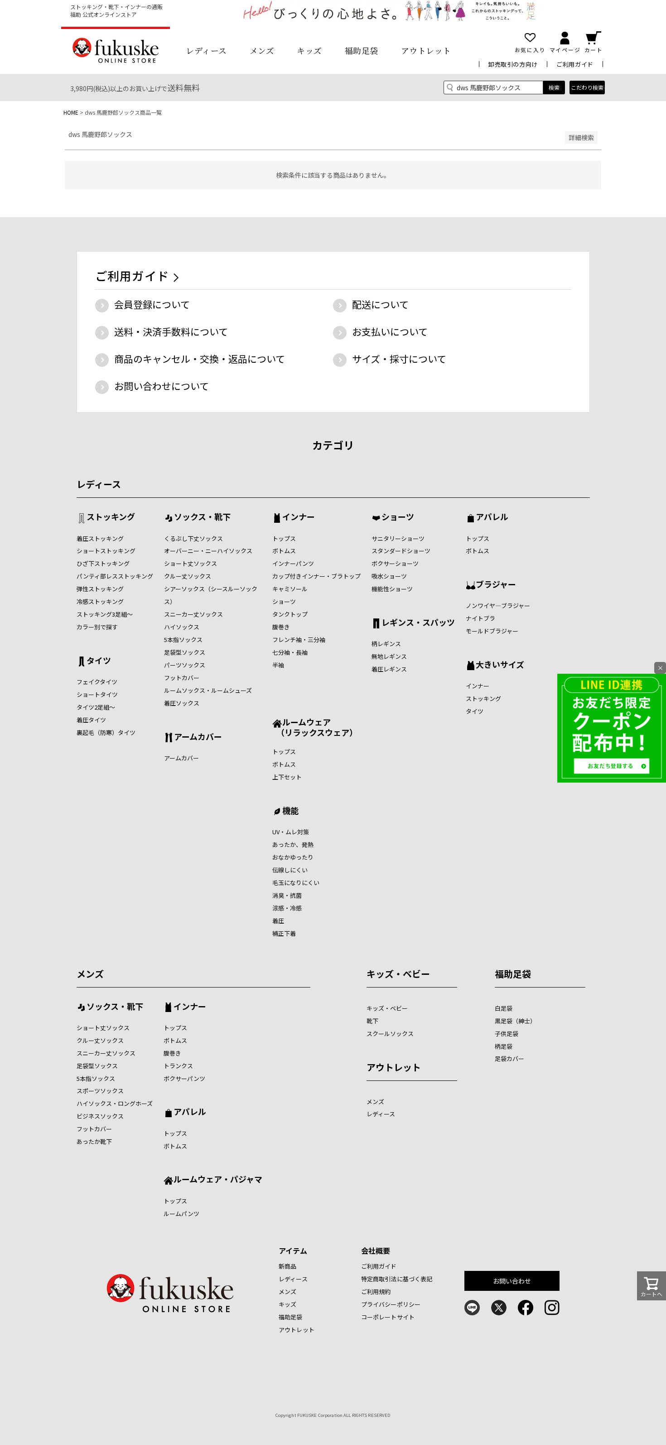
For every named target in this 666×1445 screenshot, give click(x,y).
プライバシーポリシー (390, 1304)
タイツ (99, 661)
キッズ (309, 50)
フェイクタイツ (97, 681)
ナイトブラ (480, 618)
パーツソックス (184, 665)
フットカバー (181, 677)
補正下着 (284, 933)
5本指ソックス (183, 639)
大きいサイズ (500, 665)
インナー (298, 517)
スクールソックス (390, 1033)
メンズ (262, 50)
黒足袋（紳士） (515, 1021)
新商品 (287, 1266)
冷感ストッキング (100, 601)
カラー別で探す (97, 627)
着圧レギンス (389, 669)
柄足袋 (503, 1046)
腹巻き (281, 627)
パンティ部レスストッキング (115, 576)
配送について (380, 304)
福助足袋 (361, 50)
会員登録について (152, 304)
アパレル (492, 517)
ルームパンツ (181, 1213)
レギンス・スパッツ (418, 623)
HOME (70, 112)
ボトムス (284, 550)
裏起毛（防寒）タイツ (106, 732)
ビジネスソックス (100, 1116)
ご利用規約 (376, 1291)
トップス (284, 538)
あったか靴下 (94, 1141)
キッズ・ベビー (398, 973)
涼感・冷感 (287, 908)
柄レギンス (386, 643)
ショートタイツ (97, 694)
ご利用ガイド (575, 64)
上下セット (287, 777)
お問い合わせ (512, 1280)
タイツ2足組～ (96, 707)
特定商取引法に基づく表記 (397, 1279)
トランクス (178, 1065)
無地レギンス (389, 656)
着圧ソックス (181, 703)
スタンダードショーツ (401, 550)
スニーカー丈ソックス (193, 614)
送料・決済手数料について (171, 331)
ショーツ (284, 601)
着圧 (278, 920)
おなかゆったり (293, 857)
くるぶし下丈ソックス (193, 538)
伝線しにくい (290, 870)
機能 (290, 811)
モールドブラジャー (492, 631)
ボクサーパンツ (184, 1078)
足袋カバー (509, 1058)
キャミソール (290, 588)
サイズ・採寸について (399, 358)
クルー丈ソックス (187, 576)
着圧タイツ (91, 719)
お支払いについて (390, 331)
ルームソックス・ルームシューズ (208, 690)
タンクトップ (290, 614)
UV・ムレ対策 (290, 831)
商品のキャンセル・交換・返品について (199, 358)
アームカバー (198, 737)
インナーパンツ (293, 563)
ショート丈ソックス (190, 563)
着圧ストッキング (100, 538)
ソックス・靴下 (202, 517)
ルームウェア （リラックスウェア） (314, 727)
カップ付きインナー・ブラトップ (316, 576)
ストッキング (111, 517)
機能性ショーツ (392, 588)
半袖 (278, 665)
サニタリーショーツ (398, 538)
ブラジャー (496, 585)
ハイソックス (181, 627)
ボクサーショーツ (395, 563)
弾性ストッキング (100, 588)
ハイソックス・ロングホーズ (115, 1103)
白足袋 (503, 1008)
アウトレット (426, 50)
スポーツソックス (100, 1090)
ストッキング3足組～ (105, 614)
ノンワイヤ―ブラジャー (498, 605)
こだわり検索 (587, 87)
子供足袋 (506, 1033)
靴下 (372, 1021)
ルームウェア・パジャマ (218, 1180)
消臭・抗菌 (287, 895)
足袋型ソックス (184, 652)
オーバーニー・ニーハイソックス (208, 550)
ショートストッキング (106, 550)
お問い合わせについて (161, 386)
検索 (554, 87)
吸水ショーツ (389, 576)
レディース (206, 50)
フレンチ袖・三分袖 (298, 639)
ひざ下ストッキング (103, 563)
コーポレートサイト (388, 1317)
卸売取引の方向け (513, 64)
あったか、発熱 (293, 844)
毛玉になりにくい (295, 882)
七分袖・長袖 (290, 652)
